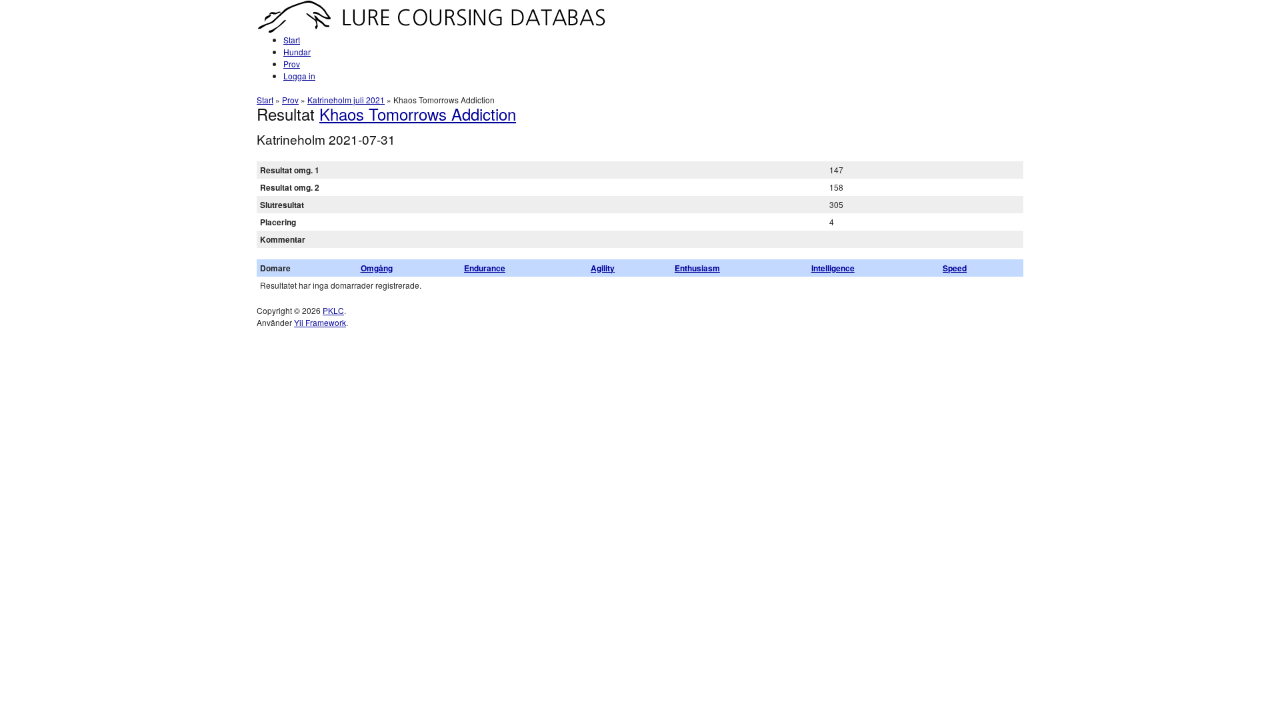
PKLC (333, 310)
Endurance (484, 268)
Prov (291, 63)
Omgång (377, 268)
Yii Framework (320, 322)
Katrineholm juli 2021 (346, 99)
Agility (603, 268)
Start (291, 39)
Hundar (297, 51)
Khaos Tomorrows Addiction (417, 113)
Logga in (299, 75)
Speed (955, 268)
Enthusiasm (697, 268)
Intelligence (833, 268)
